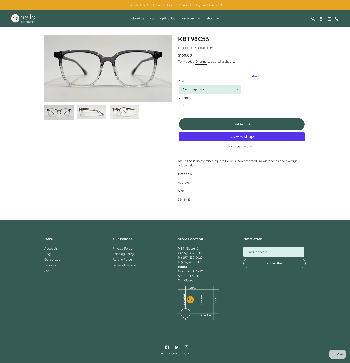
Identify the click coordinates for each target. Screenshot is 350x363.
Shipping (201, 61)
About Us (50, 248)
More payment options (242, 146)
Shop (47, 271)
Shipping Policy (123, 254)
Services (50, 265)
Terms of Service (124, 265)
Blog (47, 254)
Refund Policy (122, 259)
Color (183, 81)
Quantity (185, 98)
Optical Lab (52, 259)
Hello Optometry (170, 353)
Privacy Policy (122, 248)
